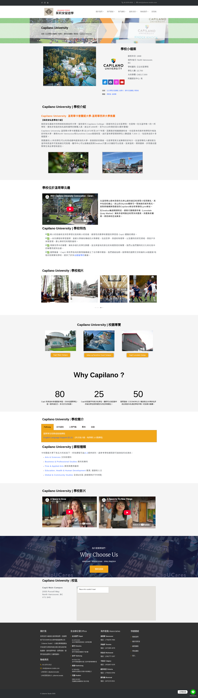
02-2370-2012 (128, 2)
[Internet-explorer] (105, 82)
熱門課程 (121, 12)
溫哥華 (114, 94)
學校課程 (135, 651)
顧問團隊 (135, 646)
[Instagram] (116, 82)
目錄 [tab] (93, 427)
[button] (43, 291)
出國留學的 (79, 255)
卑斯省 (109, 94)
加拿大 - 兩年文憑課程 (65, 34)
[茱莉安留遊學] (58, 12)
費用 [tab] (84, 427)
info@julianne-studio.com (147, 2)
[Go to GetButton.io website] (193, 696)
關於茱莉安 (136, 641)
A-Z (86, 453)
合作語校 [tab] (60, 427)
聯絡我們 (143, 12)
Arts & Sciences (53, 457)
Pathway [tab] (47, 427)
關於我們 (99, 12)
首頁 (42, 34)
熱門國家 (110, 12)
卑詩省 (76, 34)
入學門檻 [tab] (73, 427)
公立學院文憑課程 (51, 34)
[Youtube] (122, 82)
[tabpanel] (99, 436)
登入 (133, 656)
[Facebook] (110, 82)
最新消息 (132, 12)
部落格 (153, 12)
